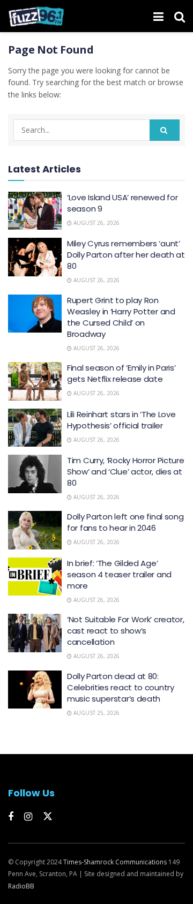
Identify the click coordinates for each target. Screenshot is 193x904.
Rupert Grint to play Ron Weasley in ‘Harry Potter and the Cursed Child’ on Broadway (121, 317)
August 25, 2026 (96, 713)
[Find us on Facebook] (10, 817)
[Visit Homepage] (36, 16)
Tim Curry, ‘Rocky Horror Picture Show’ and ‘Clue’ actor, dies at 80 (125, 471)
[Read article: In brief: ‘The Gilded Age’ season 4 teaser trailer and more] (35, 577)
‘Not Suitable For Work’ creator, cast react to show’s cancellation (125, 630)
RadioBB (21, 886)
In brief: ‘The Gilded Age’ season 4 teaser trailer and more (119, 574)
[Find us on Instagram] (28, 817)
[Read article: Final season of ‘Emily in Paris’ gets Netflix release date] (35, 381)
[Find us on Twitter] (48, 816)
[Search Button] (179, 16)
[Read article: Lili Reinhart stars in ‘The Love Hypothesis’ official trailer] (35, 428)
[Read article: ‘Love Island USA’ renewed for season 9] (35, 211)
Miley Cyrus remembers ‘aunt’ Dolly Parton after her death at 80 (126, 255)
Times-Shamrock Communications (115, 862)
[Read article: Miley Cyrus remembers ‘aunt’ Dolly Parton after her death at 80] (35, 257)
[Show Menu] (158, 16)
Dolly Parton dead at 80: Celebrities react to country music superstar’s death (120, 687)
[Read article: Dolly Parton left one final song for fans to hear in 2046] (35, 530)
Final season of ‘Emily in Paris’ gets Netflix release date (121, 373)
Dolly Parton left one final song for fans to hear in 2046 (125, 522)
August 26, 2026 (96, 223)
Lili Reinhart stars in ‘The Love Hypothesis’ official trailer (121, 420)
